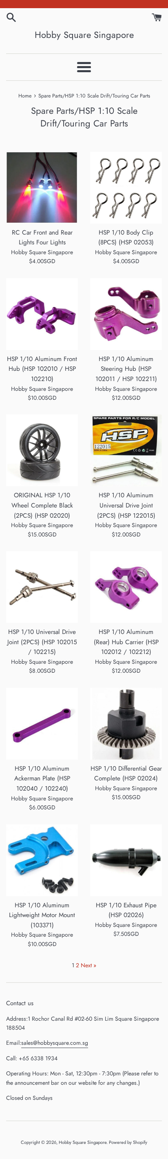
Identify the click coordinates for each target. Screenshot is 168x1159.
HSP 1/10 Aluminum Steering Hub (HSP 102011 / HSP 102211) (126, 369)
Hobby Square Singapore (84, 35)
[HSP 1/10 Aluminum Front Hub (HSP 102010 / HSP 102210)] (42, 314)
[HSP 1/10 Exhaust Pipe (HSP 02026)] (126, 860)
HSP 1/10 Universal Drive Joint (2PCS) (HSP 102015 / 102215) (42, 641)
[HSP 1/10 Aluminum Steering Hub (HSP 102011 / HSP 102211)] (126, 314)
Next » (88, 965)
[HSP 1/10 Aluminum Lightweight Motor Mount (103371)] (42, 860)
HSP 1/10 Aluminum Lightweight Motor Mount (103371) (42, 915)
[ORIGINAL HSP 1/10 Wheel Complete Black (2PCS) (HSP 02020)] (42, 450)
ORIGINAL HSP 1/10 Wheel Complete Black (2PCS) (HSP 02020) (42, 505)
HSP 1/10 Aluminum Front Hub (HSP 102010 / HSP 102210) (42, 369)
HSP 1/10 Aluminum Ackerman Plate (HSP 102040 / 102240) (42, 778)
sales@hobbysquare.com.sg (54, 1043)
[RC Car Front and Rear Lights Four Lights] (42, 188)
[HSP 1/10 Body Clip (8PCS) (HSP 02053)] (126, 188)
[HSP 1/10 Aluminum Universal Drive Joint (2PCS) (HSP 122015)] (126, 450)
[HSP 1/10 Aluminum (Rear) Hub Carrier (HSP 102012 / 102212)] (126, 587)
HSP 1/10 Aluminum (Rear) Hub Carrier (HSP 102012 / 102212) (126, 641)
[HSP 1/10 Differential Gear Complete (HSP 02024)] (126, 724)
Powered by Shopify (128, 1142)
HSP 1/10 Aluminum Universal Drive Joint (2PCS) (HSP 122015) (126, 505)
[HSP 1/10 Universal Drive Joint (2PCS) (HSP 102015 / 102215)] (42, 587)
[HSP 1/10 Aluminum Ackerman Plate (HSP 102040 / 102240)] (42, 724)
